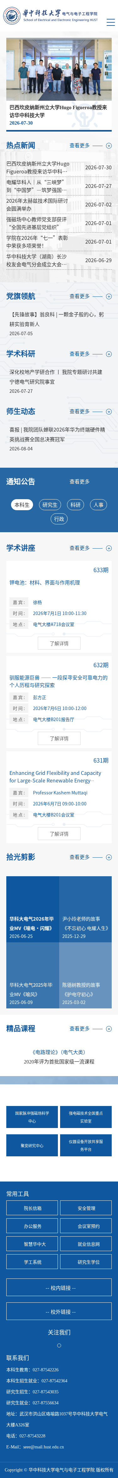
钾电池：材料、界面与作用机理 (44, 582)
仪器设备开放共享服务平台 (86, 1145)
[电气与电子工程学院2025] (50, 15)
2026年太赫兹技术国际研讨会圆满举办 (37, 204)
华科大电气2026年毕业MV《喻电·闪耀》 (31, 923)
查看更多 (80, 145)
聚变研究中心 (32, 1145)
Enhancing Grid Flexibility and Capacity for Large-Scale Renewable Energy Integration (55, 780)
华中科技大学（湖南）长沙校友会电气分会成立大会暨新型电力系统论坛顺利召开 (36, 260)
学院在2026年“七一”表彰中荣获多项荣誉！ (37, 241)
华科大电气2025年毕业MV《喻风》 (31, 989)
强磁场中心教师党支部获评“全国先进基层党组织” (36, 223)
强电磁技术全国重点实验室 (86, 1117)
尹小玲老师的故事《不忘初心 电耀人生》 (85, 923)
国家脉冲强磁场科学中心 (32, 1117)
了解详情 (59, 643)
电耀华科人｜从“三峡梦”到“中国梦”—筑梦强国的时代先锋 (36, 186)
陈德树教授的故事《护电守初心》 (81, 989)
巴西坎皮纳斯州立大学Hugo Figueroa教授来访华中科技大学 (38, 167)
